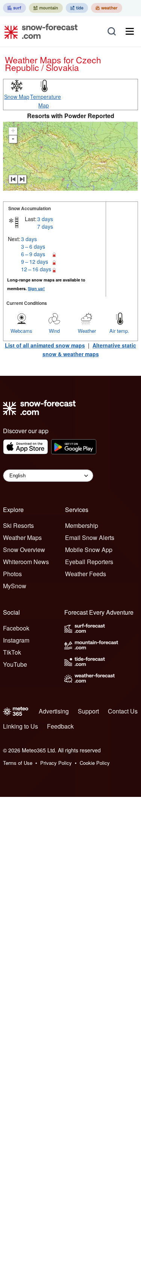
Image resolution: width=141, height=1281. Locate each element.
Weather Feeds (85, 573)
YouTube (15, 664)
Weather (87, 330)
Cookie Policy (95, 762)
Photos (12, 573)
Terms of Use (17, 762)
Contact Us (123, 711)
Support (88, 711)
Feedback (60, 726)
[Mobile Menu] (129, 31)
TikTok (12, 652)
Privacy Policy (56, 762)
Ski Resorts (18, 525)
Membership (81, 525)
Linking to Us (20, 726)
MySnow (14, 585)
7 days (45, 226)
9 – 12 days (34, 261)
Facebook (16, 628)
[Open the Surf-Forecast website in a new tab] (14, 8)
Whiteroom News (26, 561)
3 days (45, 219)
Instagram (16, 640)
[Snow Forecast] (39, 31)
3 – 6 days (33, 246)
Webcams (21, 330)
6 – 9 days (33, 254)
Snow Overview (24, 549)
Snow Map (16, 96)
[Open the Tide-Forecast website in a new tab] (77, 8)
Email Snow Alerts (89, 537)
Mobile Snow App (88, 549)
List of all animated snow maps (45, 345)
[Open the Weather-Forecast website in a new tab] (106, 8)
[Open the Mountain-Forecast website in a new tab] (46, 8)
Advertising (54, 711)
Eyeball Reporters (89, 561)
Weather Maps (22, 537)
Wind (54, 330)
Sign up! (36, 288)
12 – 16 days (36, 269)
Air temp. (119, 330)
